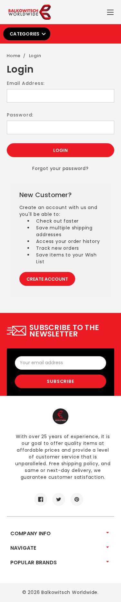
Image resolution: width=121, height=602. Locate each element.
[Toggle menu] (111, 10)
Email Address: (26, 83)
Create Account (47, 279)
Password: (20, 115)
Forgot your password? (60, 168)
